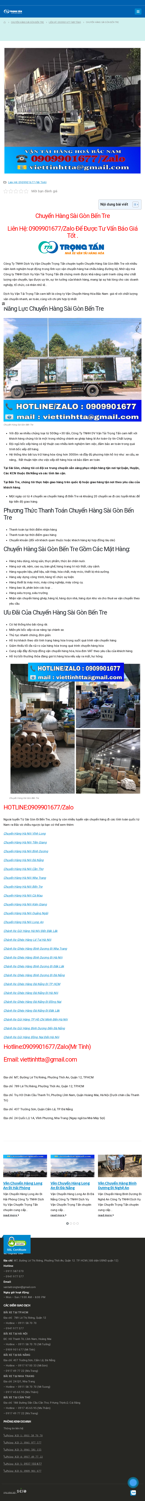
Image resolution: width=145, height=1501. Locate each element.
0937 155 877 (33, 1463)
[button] (67, 1223)
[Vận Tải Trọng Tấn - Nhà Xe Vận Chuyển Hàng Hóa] (13, 11)
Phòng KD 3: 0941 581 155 (23, 1449)
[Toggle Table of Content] (134, 204)
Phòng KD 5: (15, 1463)
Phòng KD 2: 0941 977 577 (23, 1442)
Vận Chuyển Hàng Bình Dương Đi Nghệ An (117, 1185)
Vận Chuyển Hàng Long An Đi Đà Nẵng (70, 1185)
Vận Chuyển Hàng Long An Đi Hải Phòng (22, 1185)
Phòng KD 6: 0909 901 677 (23, 1470)
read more (10, 1215)
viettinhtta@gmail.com (48, 1059)
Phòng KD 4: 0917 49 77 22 (24, 1456)
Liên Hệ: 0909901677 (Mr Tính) (27, 182)
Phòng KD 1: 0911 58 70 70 (24, 1435)
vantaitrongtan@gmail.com (20, 1287)
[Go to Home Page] (5, 22)
